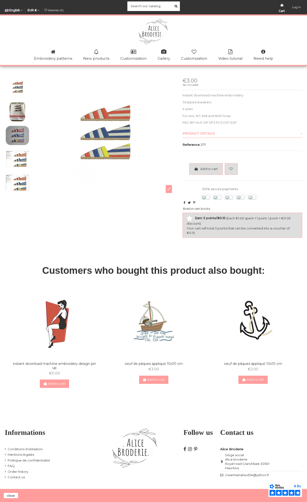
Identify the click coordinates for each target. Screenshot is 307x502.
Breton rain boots (196, 208)
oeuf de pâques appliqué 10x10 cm (154, 364)
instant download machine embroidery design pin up (54, 366)
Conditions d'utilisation (25, 449)
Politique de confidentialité (29, 460)
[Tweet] (189, 202)
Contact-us (16, 477)
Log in (296, 7)
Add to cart (209, 169)
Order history (18, 471)
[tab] (242, 133)
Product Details (199, 133)
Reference (191, 144)
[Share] (184, 202)
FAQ (11, 466)
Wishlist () (55, 10)
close (11, 495)
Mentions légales (21, 454)
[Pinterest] (194, 202)
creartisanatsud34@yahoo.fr (247, 475)
